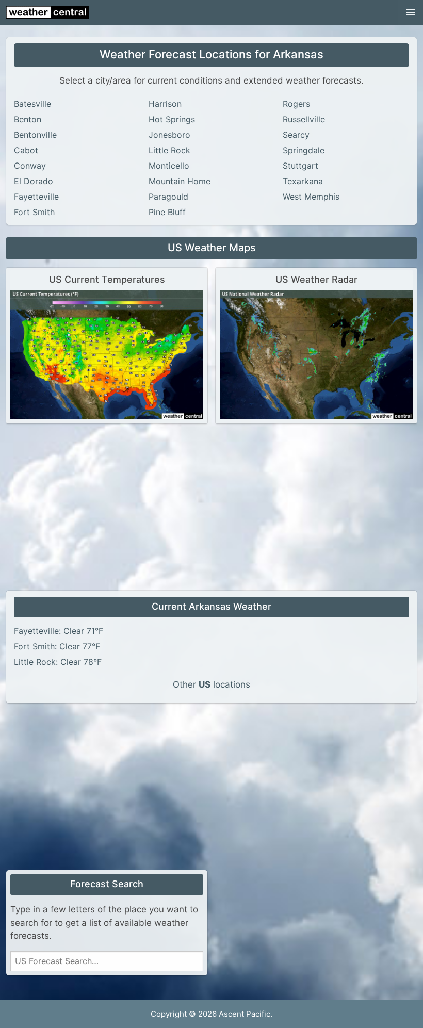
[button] (410, 12)
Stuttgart (300, 165)
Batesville (32, 104)
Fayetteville (36, 196)
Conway (30, 165)
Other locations (211, 684)
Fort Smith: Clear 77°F (57, 646)
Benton (27, 119)
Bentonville (35, 134)
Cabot (26, 150)
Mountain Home (179, 181)
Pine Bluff (167, 212)
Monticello (169, 165)
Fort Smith (34, 212)
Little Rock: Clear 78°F (58, 662)
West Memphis (311, 196)
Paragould (168, 196)
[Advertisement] (211, 508)
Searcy (296, 134)
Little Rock (169, 150)
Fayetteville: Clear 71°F (58, 631)
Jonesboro (169, 134)
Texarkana (303, 181)
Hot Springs (172, 119)
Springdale (303, 150)
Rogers (296, 104)
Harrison (165, 104)
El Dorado (33, 181)
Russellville (304, 119)
